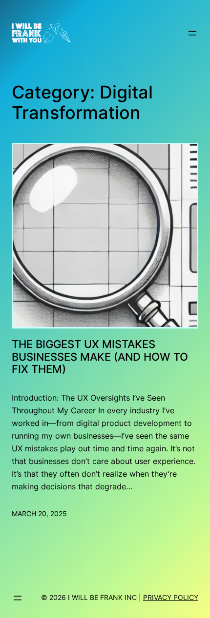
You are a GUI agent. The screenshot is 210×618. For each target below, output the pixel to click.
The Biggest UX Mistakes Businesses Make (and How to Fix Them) (100, 357)
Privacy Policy (170, 597)
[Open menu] (192, 33)
